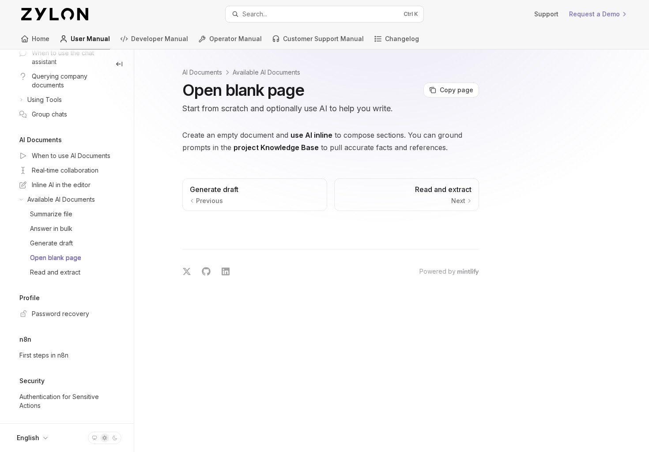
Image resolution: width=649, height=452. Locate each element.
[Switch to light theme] (104, 437)
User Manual (90, 38)
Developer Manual (159, 38)
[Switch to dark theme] (114, 437)
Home (40, 38)
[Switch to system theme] (94, 437)
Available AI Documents (266, 72)
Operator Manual (235, 38)
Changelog (402, 38)
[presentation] (67, 236)
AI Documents (202, 72)
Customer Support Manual (323, 38)
